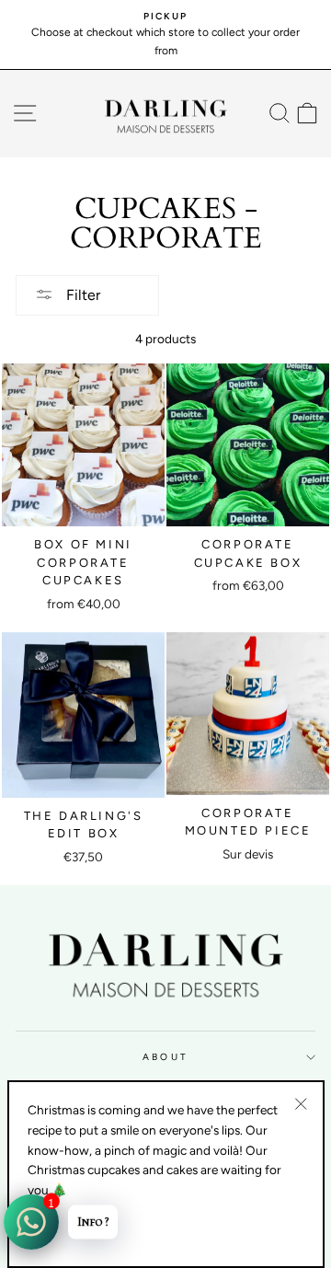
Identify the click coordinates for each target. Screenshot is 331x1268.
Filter (81, 295)
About (165, 1057)
